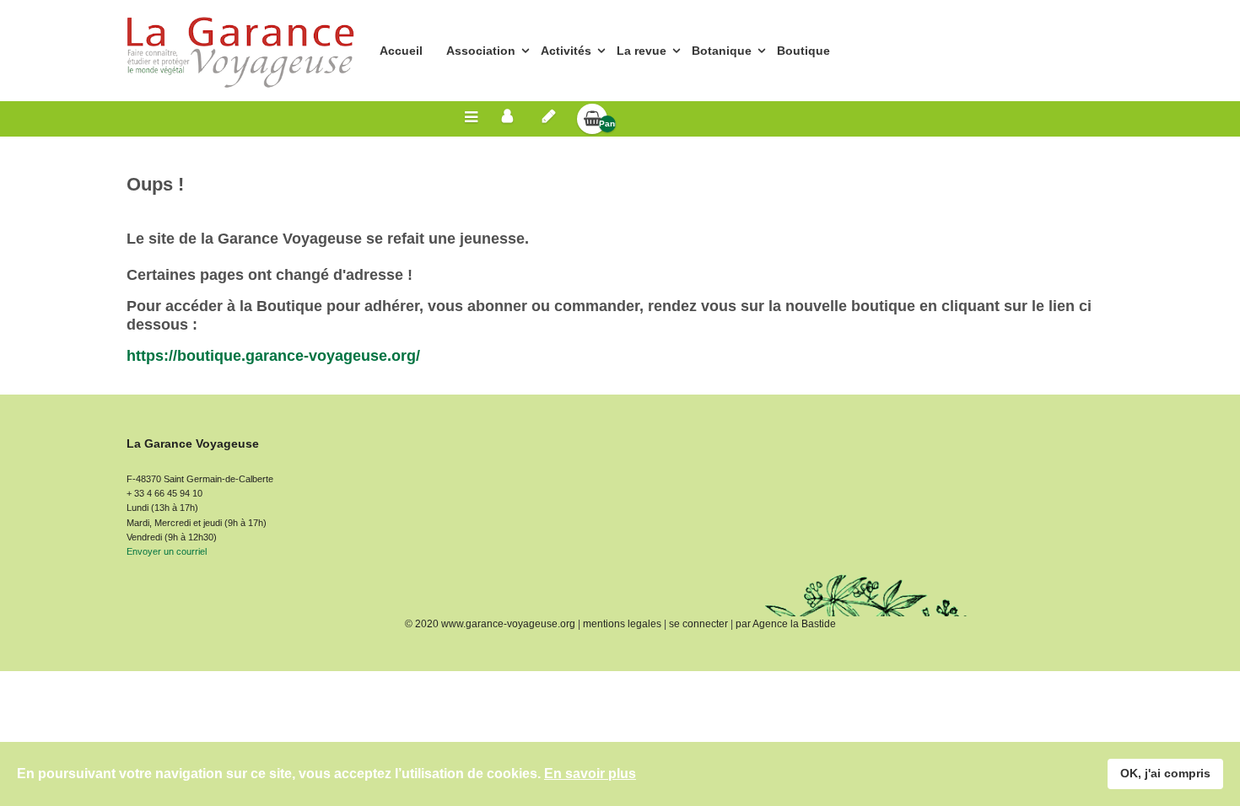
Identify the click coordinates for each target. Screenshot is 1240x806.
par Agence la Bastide (786, 624)
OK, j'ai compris (1165, 773)
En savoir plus (590, 773)
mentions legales (622, 624)
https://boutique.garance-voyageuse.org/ (273, 355)
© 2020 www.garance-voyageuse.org (490, 624)
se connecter (698, 624)
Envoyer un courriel (167, 551)
